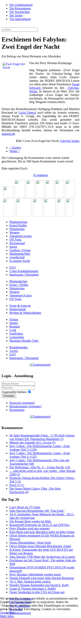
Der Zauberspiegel (20, 4)
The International (20, 19)
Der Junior (16, 15)
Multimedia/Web (19, 253)
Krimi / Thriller (18, 284)
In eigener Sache (19, 260)
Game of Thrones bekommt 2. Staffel (32, 588)
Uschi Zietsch (27, 112)
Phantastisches (18, 222)
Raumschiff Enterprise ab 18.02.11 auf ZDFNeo (39, 525)
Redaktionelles (18, 347)
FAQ (12, 267)
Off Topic (15, 239)
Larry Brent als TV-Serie (24, 507)
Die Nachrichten (19, 12)
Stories (13, 323)
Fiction (13, 319)
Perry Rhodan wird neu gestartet (29, 528)
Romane (14, 326)
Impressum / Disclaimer (24, 274)
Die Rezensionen (20, 8)
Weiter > (14, 151)
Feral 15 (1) (16, 485)
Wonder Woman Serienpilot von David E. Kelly (39, 585)
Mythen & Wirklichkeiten (25, 312)
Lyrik (12, 330)
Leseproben (16, 337)
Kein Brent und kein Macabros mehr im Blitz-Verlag (42, 532)
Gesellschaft (17, 257)
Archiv (13, 351)
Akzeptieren (7, 612)
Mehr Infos (7, 616)
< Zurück (15, 147)
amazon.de (8, 133)
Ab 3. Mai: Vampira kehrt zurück (30, 581)
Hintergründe (17, 309)
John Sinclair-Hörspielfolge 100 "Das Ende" (37, 510)
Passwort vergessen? (22, 402)
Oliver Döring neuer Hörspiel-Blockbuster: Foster (40, 546)
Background (17, 243)
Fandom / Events (19, 250)
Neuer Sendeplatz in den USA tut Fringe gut (36, 592)
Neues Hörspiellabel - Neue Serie (30, 542)
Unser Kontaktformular (23, 271)
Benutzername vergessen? (25, 406)
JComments (40, 175)
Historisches (17, 229)
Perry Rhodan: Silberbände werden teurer (35, 574)
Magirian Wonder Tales (24, 340)
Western (14, 232)
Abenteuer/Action (20, 236)
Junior (13, 246)
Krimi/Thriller (18, 225)
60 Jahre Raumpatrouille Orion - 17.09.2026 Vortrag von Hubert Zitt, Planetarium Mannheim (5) (42, 437)
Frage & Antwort (20, 305)
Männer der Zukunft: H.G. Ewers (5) (32, 442)
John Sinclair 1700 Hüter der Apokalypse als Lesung (42, 556)
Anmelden (9, 395)
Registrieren (16, 410)
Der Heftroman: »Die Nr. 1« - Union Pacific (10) (39, 467)
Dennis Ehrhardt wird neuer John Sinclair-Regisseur (41, 578)
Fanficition (16, 333)
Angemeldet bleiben (14, 392)
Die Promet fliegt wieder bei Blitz (30, 521)
